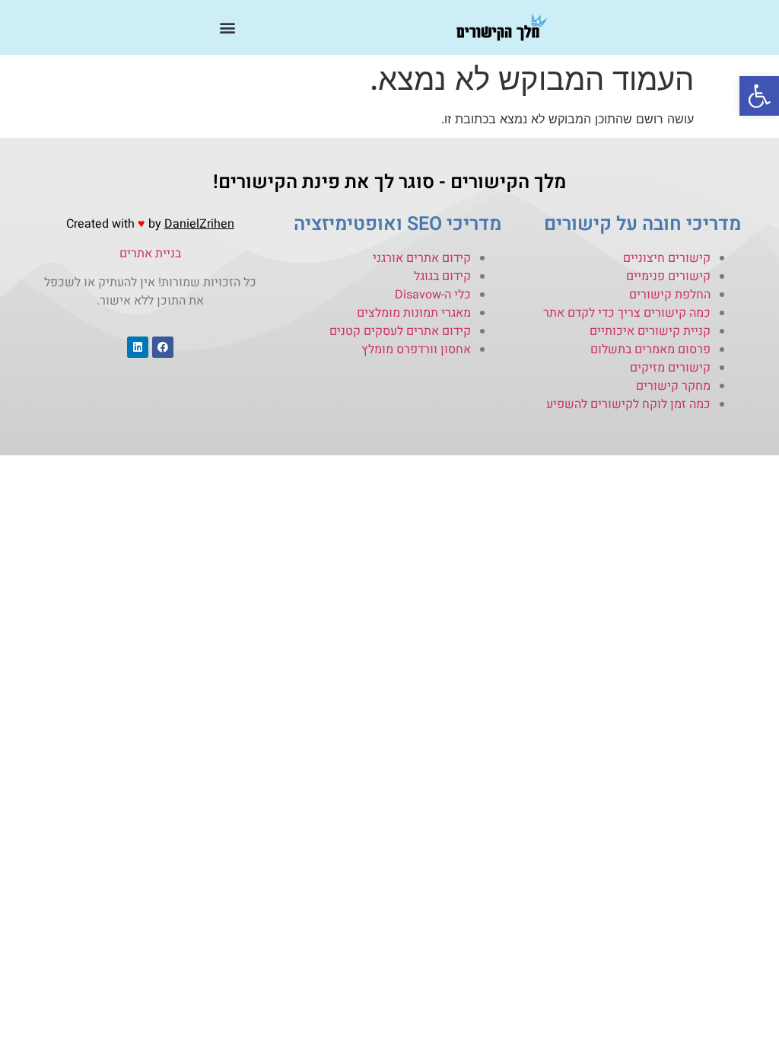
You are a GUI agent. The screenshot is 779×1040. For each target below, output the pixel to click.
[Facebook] (162, 347)
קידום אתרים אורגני (422, 258)
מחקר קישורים (673, 386)
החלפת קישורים (670, 295)
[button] (759, 96)
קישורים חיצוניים (667, 258)
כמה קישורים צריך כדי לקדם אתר (627, 313)
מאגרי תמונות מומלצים (414, 313)
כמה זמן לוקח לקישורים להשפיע (628, 404)
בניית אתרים (150, 253)
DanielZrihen (199, 224)
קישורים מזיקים (670, 368)
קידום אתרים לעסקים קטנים (400, 331)
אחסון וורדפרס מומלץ (416, 349)
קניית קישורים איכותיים (650, 331)
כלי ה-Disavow (433, 295)
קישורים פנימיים (668, 276)
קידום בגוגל (442, 276)
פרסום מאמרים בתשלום (650, 349)
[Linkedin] (137, 347)
